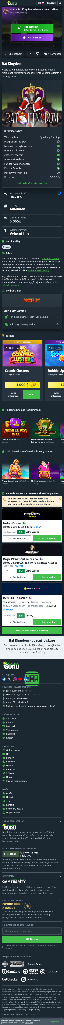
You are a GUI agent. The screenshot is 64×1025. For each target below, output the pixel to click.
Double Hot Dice (13, 440)
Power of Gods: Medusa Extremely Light (43, 440)
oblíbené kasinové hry (38, 270)
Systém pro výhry (18, 229)
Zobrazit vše (9, 610)
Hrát (31, 394)
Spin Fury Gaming (51, 258)
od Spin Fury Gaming (18, 12)
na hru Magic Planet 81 (34, 562)
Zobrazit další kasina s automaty (32, 630)
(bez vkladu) (8, 565)
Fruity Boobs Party (15, 482)
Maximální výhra (18, 217)
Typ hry (13, 205)
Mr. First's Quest (43, 482)
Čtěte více (29, 1022)
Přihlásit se (32, 939)
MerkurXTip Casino (15, 598)
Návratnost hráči (18, 193)
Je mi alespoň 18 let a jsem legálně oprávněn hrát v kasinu (31, 947)
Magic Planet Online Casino (21, 559)
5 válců (6, 247)
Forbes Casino (12, 523)
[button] (59, 193)
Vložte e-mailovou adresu (16, 929)
